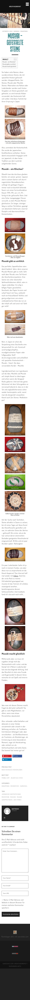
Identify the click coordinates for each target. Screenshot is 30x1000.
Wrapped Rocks (7, 800)
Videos (15, 576)
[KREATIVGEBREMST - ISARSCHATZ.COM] (15, 933)
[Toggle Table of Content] (14, 59)
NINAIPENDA (24, 31)
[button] (7, 756)
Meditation (5, 797)
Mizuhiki (13, 797)
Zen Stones (17, 800)
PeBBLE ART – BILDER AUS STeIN (12, 778)
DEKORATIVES (14, 786)
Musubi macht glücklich (9, 66)
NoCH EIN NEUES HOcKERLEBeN (12, 770)
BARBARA (16, 31)
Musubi (19, 797)
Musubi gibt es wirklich (9, 64)
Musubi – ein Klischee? (9, 61)
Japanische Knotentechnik (11, 794)
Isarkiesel (23, 786)
